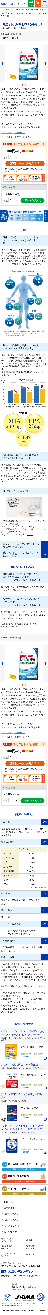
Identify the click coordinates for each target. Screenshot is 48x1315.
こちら (30, 534)
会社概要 (28, 1240)
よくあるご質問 (11, 1226)
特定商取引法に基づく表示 (31, 1247)
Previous (1, 63)
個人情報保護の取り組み (7, 1247)
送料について (11, 1214)
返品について (11, 1220)
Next (46, 63)
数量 (5, 201)
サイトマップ (30, 1254)
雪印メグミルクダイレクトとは (7, 1240)
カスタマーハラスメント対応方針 (10, 1254)
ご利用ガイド (10, 1208)
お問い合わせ (10, 1232)
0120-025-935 (20, 1271)
